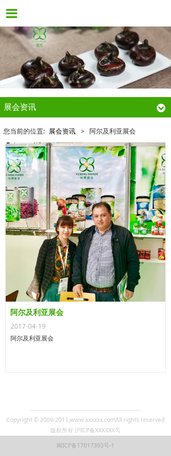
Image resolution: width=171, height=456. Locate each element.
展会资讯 (62, 131)
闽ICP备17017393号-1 (85, 445)
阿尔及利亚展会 (37, 312)
